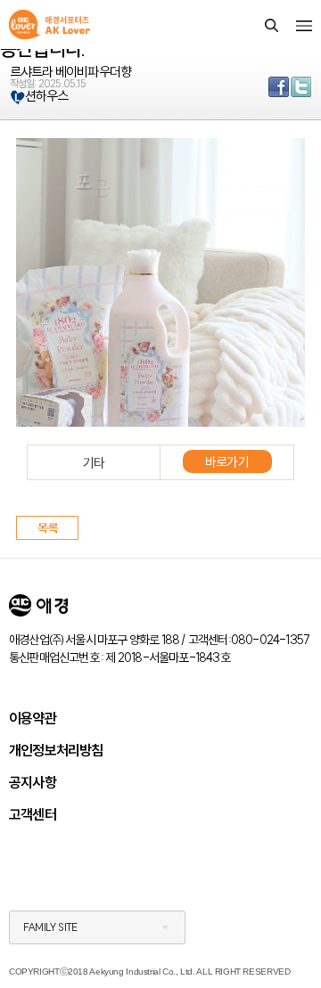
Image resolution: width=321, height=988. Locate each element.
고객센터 (32, 814)
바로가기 (227, 461)
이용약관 (32, 718)
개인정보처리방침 (56, 750)
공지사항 (32, 782)
